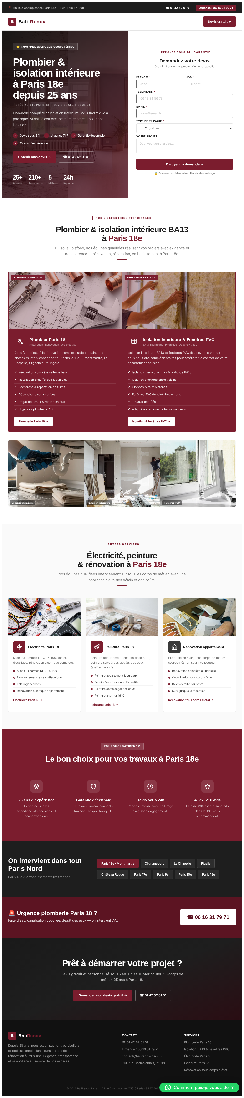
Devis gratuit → (219, 21)
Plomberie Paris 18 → (33, 421)
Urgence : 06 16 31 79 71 (216, 8)
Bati (28, 21)
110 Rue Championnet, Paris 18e (34, 8)
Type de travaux (150, 121)
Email (141, 106)
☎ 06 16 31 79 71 (208, 917)
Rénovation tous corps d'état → (191, 700)
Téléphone (145, 92)
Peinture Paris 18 (196, 1063)
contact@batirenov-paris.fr (142, 1056)
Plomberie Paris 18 (197, 1042)
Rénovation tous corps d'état (205, 1070)
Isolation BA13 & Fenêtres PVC (206, 1049)
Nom (190, 77)
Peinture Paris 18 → (104, 705)
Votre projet (147, 136)
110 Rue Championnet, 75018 (143, 1063)
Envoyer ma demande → (184, 164)
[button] (199, 1087)
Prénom (143, 77)
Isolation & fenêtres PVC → (151, 421)
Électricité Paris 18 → (28, 700)
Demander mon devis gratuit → (103, 995)
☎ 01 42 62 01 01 (178, 8)
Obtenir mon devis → (34, 157)
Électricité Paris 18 (197, 1056)
